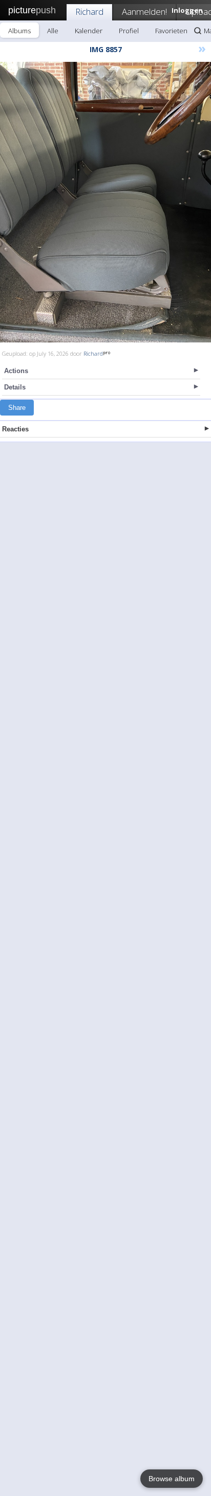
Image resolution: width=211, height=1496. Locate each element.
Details (15, 387)
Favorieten (171, 30)
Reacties (15, 429)
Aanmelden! (144, 11)
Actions (16, 371)
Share (17, 407)
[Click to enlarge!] (105, 202)
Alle (52, 30)
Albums (19, 30)
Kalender (88, 30)
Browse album (172, 1479)
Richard (89, 11)
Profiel (129, 30)
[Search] (197, 30)
